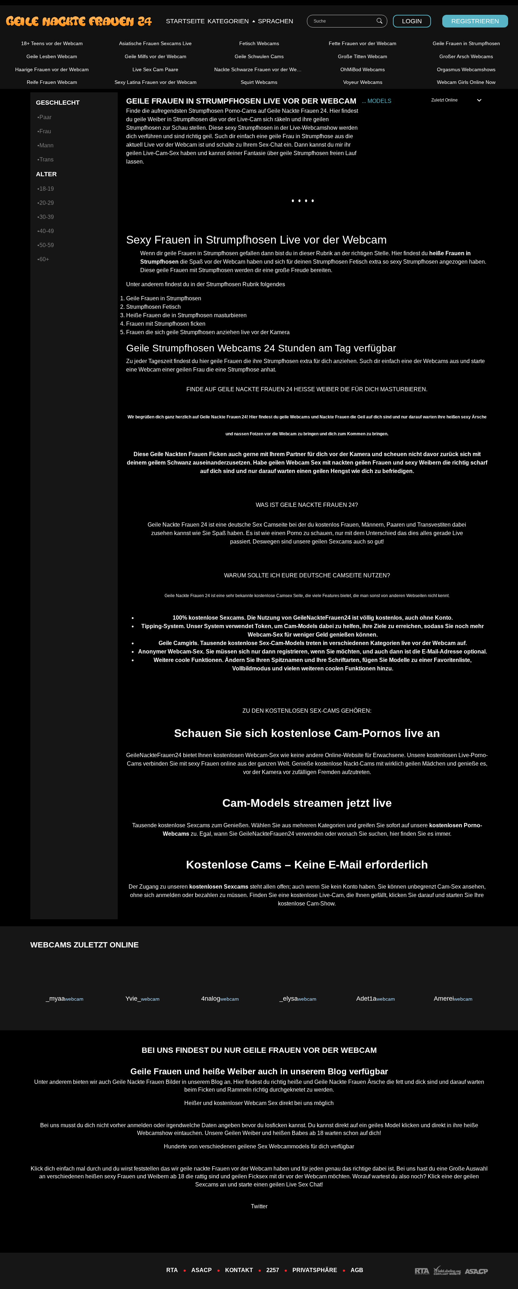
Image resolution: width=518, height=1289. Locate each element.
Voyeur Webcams (362, 82)
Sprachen (275, 21)
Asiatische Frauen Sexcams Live (155, 43)
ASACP (201, 1270)
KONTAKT (239, 1270)
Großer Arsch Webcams (466, 56)
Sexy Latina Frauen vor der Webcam (156, 82)
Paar (45, 117)
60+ (44, 259)
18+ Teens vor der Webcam (52, 43)
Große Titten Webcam (362, 56)
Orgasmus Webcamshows (466, 69)
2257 (272, 1270)
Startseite (185, 21)
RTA (172, 1270)
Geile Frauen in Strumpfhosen (466, 43)
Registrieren (475, 21)
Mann (46, 145)
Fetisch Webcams (259, 43)
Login (412, 21)
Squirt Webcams (259, 82)
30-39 (46, 217)
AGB (357, 1270)
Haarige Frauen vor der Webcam (52, 69)
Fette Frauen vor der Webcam (362, 43)
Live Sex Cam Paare (155, 69)
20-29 (46, 203)
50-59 (46, 245)
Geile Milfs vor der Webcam (155, 56)
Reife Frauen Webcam (52, 82)
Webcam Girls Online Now (466, 82)
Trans (46, 159)
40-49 (46, 231)
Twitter (259, 1206)
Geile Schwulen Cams (259, 56)
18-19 (46, 189)
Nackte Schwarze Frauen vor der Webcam (261, 69)
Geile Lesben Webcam (51, 56)
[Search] (379, 21)
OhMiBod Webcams (362, 69)
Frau (45, 131)
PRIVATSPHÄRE (314, 1270)
